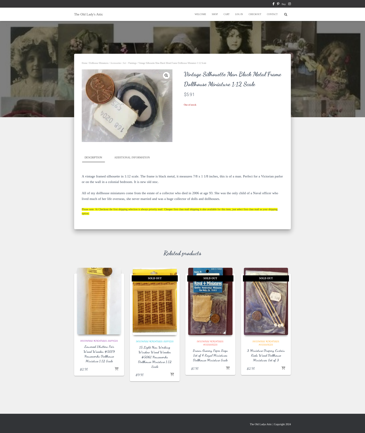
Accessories (115, 63)
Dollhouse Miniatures (99, 63)
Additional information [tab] (132, 157)
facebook (274, 4)
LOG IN (239, 14)
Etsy (284, 4)
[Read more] (172, 375)
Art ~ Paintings (130, 63)
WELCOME (200, 14)
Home (84, 63)
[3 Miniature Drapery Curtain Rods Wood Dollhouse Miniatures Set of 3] (266, 301)
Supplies (113, 340)
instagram (289, 4)
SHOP (215, 14)
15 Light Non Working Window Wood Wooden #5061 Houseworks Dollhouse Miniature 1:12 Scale (154, 357)
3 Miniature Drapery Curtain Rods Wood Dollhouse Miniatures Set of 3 (266, 355)
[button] (166, 75)
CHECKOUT (255, 14)
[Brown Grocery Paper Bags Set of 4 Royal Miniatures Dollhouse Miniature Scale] (210, 301)
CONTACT (272, 14)
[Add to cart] (116, 369)
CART (226, 14)
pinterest (278, 4)
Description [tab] (93, 157)
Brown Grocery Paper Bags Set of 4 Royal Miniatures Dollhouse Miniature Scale (210, 355)
